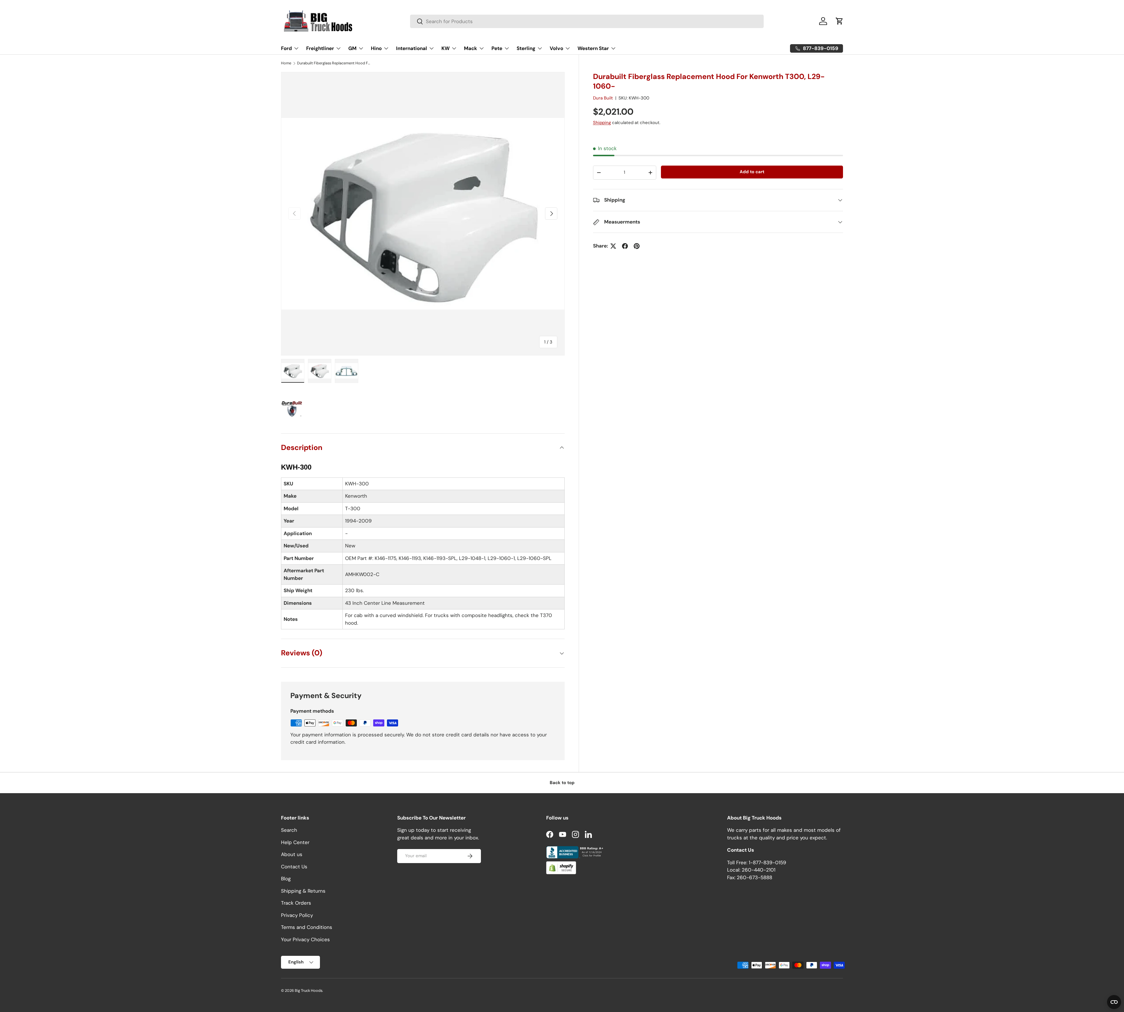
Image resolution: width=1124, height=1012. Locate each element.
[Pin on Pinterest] (636, 246)
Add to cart (752, 172)
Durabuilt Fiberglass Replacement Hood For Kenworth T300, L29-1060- (334, 63)
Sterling (526, 48)
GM (352, 48)
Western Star (593, 48)
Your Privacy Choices (305, 939)
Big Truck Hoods (308, 990)
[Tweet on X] (613, 246)
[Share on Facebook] (625, 246)
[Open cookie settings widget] (1114, 1002)
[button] (839, 21)
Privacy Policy (297, 915)
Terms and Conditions (306, 927)
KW (445, 48)
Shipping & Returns (303, 891)
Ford (286, 48)
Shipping (602, 123)
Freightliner (320, 48)
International (411, 48)
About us (291, 854)
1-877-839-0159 (767, 862)
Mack (470, 48)
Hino (376, 48)
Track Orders (296, 903)
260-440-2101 (758, 870)
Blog (286, 879)
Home (286, 63)
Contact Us (294, 866)
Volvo (556, 48)
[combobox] (587, 21)
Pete (496, 48)
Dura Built (603, 98)
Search (289, 830)
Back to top (562, 783)
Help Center (295, 842)
